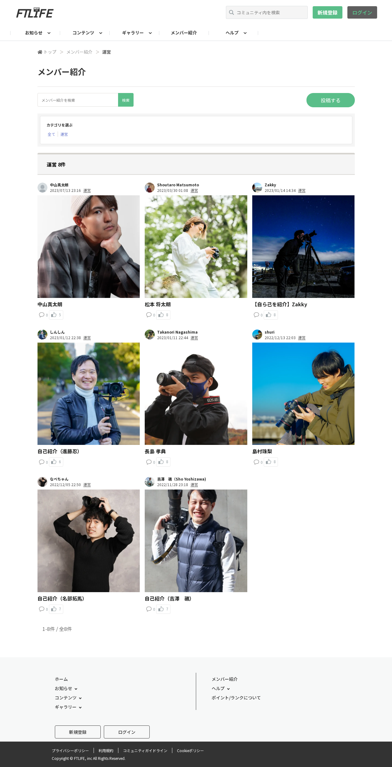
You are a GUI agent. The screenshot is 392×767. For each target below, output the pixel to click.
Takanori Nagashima (177, 332)
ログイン (362, 12)
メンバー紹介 (184, 32)
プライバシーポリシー (70, 750)
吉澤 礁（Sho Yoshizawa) (181, 479)
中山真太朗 (59, 184)
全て (51, 134)
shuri (270, 332)
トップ (49, 52)
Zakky (270, 184)
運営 (64, 134)
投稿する (331, 100)
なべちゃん (59, 479)
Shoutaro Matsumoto (178, 184)
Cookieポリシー (190, 750)
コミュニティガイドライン (145, 750)
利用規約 (106, 750)
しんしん (57, 332)
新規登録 (327, 12)
